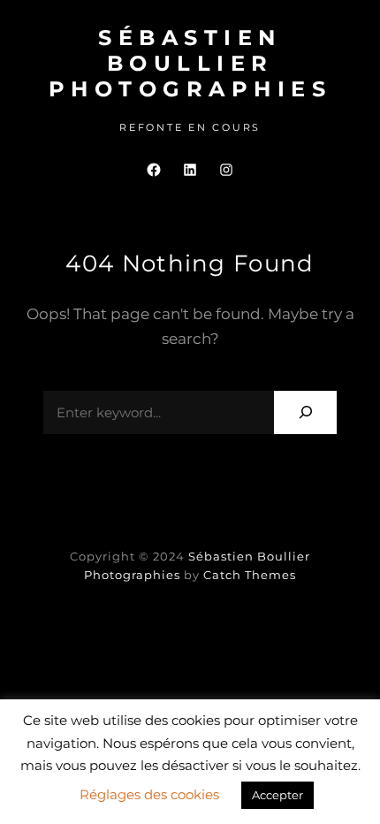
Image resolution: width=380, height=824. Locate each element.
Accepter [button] (277, 795)
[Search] (305, 412)
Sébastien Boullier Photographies (190, 63)
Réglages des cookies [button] (149, 794)
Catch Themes (249, 575)
